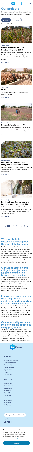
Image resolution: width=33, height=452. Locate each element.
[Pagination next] (27, 226)
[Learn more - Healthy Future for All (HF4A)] (16, 112)
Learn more (4, 62)
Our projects (8, 374)
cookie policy (13, 438)
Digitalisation (8, 370)
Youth (6, 372)
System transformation (11, 360)
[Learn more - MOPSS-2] (16, 77)
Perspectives (8, 383)
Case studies (8, 388)
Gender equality (9, 367)
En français (7, 390)
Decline (16, 448)
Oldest (18, 20)
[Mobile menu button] (30, 3)
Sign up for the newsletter (14, 415)
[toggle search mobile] (2, 3)
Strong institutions (10, 365)
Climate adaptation (10, 362)
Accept (16, 443)
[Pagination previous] (6, 226)
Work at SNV (8, 393)
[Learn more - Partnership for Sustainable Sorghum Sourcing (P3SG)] (16, 35)
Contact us (7, 395)
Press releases (8, 386)
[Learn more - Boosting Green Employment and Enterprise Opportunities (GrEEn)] (16, 189)
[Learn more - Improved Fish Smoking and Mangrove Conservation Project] (16, 150)
